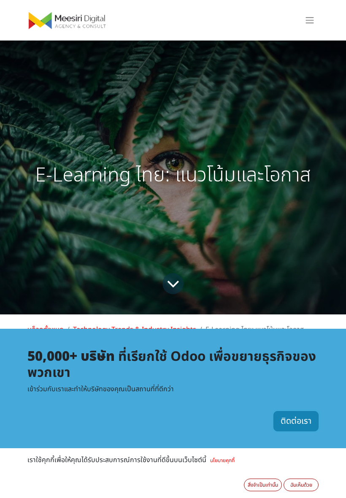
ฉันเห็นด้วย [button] (301, 485)
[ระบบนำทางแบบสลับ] (310, 20)
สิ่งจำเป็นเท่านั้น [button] (263, 485)
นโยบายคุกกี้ (222, 460)
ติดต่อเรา (296, 421)
